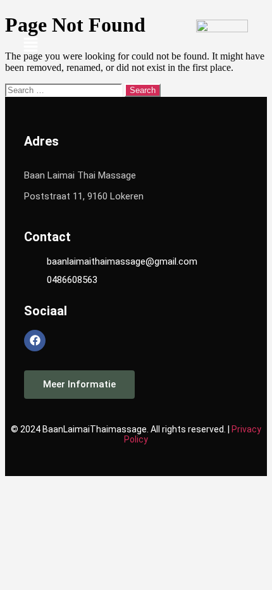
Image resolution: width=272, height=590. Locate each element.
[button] (30, 46)
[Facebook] (35, 340)
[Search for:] (65, 89)
